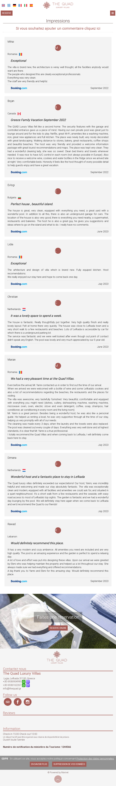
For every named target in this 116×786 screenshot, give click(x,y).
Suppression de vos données (69, 764)
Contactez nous (14, 669)
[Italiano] (25, 5)
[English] (3, 5)
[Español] (31, 5)
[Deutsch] (14, 5)
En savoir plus (39, 764)
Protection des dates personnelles (95, 758)
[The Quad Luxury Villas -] (58, 5)
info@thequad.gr (12, 688)
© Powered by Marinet (58, 772)
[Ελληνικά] (9, 5)
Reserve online (58, 628)
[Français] (20, 5)
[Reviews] (4, 721)
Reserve (6, 13)
